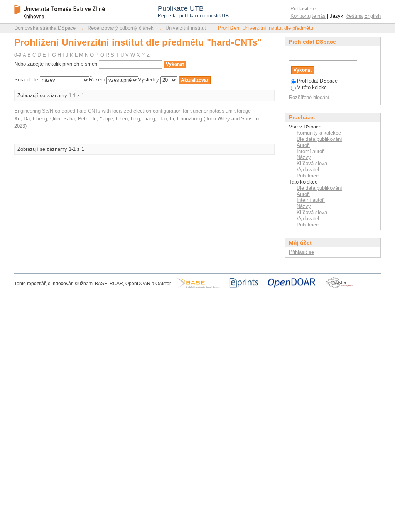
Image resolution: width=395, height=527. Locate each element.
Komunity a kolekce (319, 133)
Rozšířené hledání (309, 97)
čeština (354, 16)
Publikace (308, 176)
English (372, 16)
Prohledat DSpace (317, 81)
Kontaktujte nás (308, 16)
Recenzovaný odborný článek (121, 28)
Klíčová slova (312, 163)
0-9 (17, 55)
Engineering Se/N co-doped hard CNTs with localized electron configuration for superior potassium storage (132, 111)
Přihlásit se (303, 9)
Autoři (303, 145)
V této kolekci (312, 87)
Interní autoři (311, 151)
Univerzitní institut (185, 28)
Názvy (304, 157)
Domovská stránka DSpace (45, 28)
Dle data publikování (319, 139)
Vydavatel (308, 169)
